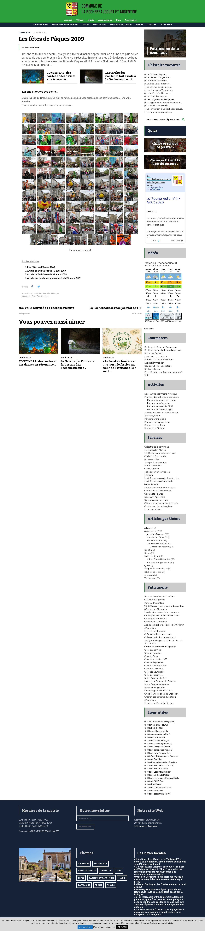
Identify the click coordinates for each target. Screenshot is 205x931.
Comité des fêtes (39, 293)
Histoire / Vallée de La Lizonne (159, 703)
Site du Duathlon (154, 759)
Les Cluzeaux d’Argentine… (160, 90)
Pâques (45, 296)
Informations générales (158, 562)
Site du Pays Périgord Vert (158, 753)
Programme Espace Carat (157, 422)
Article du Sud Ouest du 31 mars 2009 (47, 274)
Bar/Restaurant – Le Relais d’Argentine (163, 350)
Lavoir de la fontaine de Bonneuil (160, 681)
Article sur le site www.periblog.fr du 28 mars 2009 (53, 278)
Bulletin (148, 550)
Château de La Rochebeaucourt (160, 637)
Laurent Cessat (32, 47)
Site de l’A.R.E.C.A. (155, 781)
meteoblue (149, 328)
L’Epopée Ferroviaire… (157, 80)
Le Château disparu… (157, 74)
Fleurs (39, 296)
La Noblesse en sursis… (158, 105)
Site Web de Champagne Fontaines (162, 756)
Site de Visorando (155, 790)
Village (80, 20)
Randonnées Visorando (158, 403)
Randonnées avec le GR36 (160, 406)
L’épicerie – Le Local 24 (155, 356)
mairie (122, 878)
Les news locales (151, 853)
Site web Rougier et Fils (157, 731)
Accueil (68, 20)
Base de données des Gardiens (159, 596)
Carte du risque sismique (156, 500)
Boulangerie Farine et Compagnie (160, 347)
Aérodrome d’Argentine (155, 609)
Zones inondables (152, 509)
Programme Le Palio (154, 425)
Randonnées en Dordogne (160, 409)
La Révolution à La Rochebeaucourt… (165, 109)
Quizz (147, 565)
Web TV (139, 24)
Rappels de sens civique (156, 568)
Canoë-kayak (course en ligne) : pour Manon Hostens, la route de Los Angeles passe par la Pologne (158, 892)
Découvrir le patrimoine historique (160, 394)
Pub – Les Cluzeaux (153, 353)
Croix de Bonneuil (152, 653)
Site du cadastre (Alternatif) (159, 744)
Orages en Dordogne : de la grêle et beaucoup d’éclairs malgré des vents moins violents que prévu (158, 879)
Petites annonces (152, 465)
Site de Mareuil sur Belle (157, 769)
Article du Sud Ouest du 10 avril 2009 (46, 270)
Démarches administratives (65, 24)
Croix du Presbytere (154, 675)
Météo (86, 24)
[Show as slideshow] (80, 250)
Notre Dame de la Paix (155, 678)
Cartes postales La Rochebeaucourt (161, 615)
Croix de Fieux (151, 656)
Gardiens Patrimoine (157, 543)
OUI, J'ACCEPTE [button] (85, 927)
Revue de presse (152, 572)
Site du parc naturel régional (159, 750)
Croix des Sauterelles (154, 672)
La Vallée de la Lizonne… (158, 93)
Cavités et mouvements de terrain (161, 503)
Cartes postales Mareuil (155, 618)
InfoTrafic (148, 475)
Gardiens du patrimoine (101, 878)
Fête (119, 871)
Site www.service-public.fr (158, 734)
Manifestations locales (121, 24)
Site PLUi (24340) (155, 728)
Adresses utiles (40, 24)
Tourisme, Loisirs (152, 415)
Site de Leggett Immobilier (159, 772)
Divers (147, 553)
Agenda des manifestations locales (161, 412)
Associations (105, 20)
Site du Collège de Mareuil (158, 747)
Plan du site (166, 24)
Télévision (149, 575)
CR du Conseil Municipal (158, 559)
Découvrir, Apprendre (154, 497)
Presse (98, 885)
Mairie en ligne (151, 556)
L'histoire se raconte (159, 546)
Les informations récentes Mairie (160, 487)
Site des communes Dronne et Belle (163, 778)
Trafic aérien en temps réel (157, 472)
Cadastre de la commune (156, 447)
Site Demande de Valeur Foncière (162, 762)
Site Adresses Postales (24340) (161, 722)
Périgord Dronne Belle (155, 419)
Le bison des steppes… (158, 96)
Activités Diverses (155, 534)
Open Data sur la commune (158, 490)
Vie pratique (150, 578)
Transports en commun (155, 462)
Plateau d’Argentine (154, 603)
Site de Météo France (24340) (160, 765)
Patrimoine (131, 20)
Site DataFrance (154, 784)
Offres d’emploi (151, 468)
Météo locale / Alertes (155, 450)
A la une (148, 528)
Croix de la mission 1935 (155, 659)
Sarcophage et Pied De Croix (158, 690)
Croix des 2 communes (155, 665)
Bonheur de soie (152, 369)
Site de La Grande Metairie (159, 775)
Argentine (83, 864)
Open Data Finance (153, 494)
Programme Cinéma (154, 428)
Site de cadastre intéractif (158, 794)
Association (26, 296)
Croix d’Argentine (152, 650)
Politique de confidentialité (145, 826)
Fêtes (34, 296)
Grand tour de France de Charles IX (161, 694)
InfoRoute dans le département (159, 453)
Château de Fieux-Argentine (158, 634)
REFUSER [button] (122, 927)
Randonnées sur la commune (161, 400)
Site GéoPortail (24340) (157, 725)
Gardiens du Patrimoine (155, 621)
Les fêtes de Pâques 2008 (41, 267)
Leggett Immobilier (154, 363)
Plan (118, 20)
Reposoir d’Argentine (154, 687)
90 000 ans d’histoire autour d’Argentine (164, 606)
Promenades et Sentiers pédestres (161, 397)
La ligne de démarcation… (159, 112)
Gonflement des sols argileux (158, 506)
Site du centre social (156, 737)
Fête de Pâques (53, 293)
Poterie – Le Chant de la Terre (158, 359)
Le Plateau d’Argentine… (159, 77)
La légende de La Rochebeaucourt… (164, 102)
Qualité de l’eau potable (155, 456)
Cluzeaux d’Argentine (154, 599)
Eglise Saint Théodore (155, 631)
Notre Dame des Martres (156, 684)
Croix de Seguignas (153, 662)
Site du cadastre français (158, 740)
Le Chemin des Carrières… (159, 87)
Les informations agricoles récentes (161, 478)
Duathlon (106, 871)
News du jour (99, 24)
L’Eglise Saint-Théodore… (159, 84)
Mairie (91, 20)
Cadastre (152, 24)
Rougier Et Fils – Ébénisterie (158, 366)
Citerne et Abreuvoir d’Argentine (160, 646)
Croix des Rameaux (153, 668)
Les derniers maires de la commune (161, 612)
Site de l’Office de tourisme (159, 787)
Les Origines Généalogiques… (161, 99)
